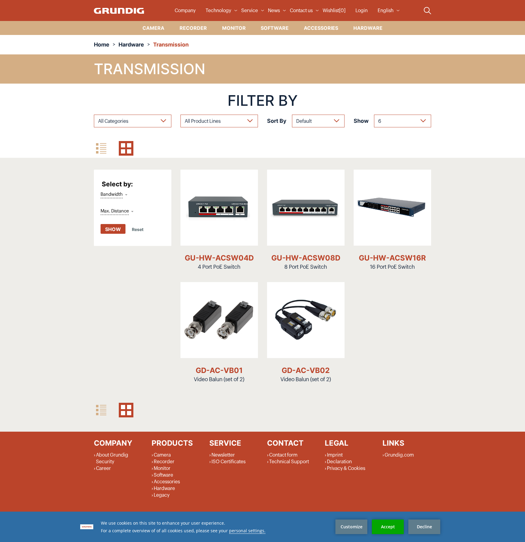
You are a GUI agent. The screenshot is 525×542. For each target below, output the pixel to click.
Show (361, 121)
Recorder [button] (193, 28)
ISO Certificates (228, 461)
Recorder (164, 461)
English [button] (385, 10)
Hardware (131, 44)
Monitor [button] (234, 28)
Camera (162, 455)
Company (185, 10)
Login (361, 10)
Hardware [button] (368, 28)
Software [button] (275, 28)
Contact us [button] (301, 10)
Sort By (277, 121)
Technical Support (289, 461)
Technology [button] (218, 10)
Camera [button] (153, 28)
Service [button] (249, 10)
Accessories (167, 481)
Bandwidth (112, 194)
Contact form (283, 455)
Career (103, 468)
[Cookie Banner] (262, 527)
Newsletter (223, 455)
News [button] (274, 10)
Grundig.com (399, 455)
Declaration (339, 461)
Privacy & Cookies (346, 468)
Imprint (335, 455)
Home (101, 44)
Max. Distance (115, 211)
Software (163, 475)
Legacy (162, 495)
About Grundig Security (112, 458)
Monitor (162, 468)
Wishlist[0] (334, 10)
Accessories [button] (321, 28)
